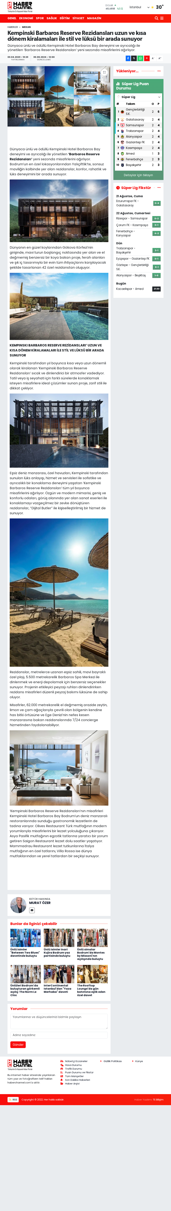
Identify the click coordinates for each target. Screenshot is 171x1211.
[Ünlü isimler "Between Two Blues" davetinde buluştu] (25, 938)
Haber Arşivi (72, 1083)
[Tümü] (159, 71)
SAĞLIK (52, 18)
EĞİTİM (65, 18)
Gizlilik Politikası (113, 1061)
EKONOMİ (26, 18)
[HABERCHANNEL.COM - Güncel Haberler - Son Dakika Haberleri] (20, 7)
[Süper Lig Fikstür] (159, 188)
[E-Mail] (32, 910)
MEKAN (26, 27)
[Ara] (157, 18)
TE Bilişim (158, 1099)
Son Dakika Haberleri (77, 1080)
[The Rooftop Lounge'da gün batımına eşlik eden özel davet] (92, 974)
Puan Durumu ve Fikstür (79, 1072)
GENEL (12, 18)
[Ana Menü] (161, 18)
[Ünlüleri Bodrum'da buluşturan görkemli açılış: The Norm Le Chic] (25, 974)
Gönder (18, 1045)
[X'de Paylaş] (134, 58)
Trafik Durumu (73, 1068)
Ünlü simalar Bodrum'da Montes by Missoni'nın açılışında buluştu (91, 954)
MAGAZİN (94, 18)
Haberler (13, 27)
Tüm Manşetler (74, 1076)
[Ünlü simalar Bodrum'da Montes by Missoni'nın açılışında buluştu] (92, 938)
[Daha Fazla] (147, 58)
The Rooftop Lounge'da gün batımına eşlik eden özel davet (91, 990)
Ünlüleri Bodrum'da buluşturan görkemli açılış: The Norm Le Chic (25, 990)
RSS (14, 1099)
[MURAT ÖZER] (18, 905)
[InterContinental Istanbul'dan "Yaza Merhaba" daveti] (59, 974)
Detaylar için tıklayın (138, 175)
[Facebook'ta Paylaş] (128, 58)
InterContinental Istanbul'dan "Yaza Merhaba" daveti (57, 989)
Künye (139, 1061)
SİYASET (78, 18)
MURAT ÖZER (40, 902)
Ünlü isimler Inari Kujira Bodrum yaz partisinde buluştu (57, 953)
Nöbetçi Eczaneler (76, 1061)
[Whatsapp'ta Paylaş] (140, 58)
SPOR (40, 18)
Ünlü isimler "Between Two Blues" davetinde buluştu (25, 953)
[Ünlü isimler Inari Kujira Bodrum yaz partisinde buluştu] (59, 938)
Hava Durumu (73, 1065)
